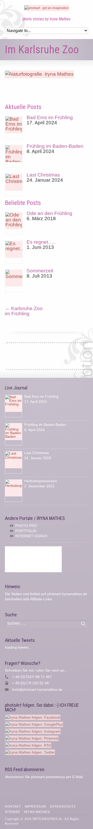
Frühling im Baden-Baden (55, 146)
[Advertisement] (33, 559)
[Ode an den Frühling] (14, 223)
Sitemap (12, 812)
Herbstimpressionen (40, 481)
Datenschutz (63, 806)
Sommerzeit (40, 270)
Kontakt (13, 806)
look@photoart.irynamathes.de (37, 689)
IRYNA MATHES (37, 812)
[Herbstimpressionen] (13, 490)
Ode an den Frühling (49, 213)
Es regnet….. (41, 242)
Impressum (35, 806)
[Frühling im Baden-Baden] (14, 156)
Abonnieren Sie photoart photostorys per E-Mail (44, 777)
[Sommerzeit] (14, 280)
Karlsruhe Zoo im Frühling (24, 311)
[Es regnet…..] (14, 252)
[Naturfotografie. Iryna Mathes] (39, 74)
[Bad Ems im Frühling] (14, 127)
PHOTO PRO (26, 526)
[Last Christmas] (14, 184)
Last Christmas (43, 175)
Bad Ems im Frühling (50, 117)
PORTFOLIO (25, 531)
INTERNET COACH (31, 536)
